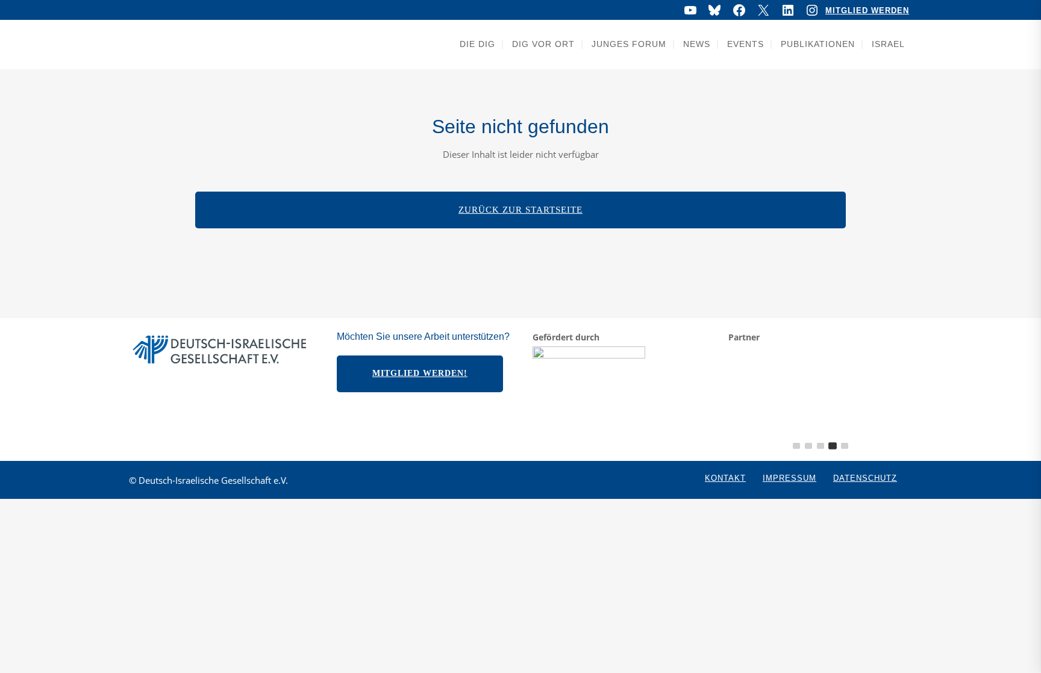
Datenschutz (865, 478)
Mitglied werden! (419, 373)
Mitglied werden (867, 10)
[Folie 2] (808, 446)
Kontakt (725, 478)
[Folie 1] (796, 446)
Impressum (789, 478)
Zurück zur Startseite (520, 209)
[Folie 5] (844, 446)
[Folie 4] (832, 445)
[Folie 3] (820, 446)
